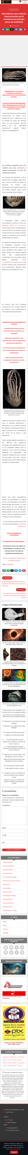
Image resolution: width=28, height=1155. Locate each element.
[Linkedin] (16, 29)
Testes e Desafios (11, 1065)
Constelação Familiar (9, 896)
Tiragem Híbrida (8, 862)
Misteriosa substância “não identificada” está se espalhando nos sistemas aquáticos (14, 340)
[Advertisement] (14, 52)
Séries (4, 925)
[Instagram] (17, 947)
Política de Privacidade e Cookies (14, 1109)
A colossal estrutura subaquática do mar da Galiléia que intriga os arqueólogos (14, 350)
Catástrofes (13, 1057)
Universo (20, 1065)
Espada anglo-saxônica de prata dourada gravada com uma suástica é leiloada (14, 663)
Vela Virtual (6, 884)
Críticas (5, 929)
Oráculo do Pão (7, 907)
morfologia (20, 168)
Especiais (5, 933)
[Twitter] (12, 29)
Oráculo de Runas (8, 903)
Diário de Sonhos (8, 870)
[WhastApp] (7, 29)
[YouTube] (11, 947)
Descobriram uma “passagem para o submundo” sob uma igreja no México (14, 715)
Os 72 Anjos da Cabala (9, 877)
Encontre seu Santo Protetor (11, 881)
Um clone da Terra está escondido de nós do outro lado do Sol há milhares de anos (14, 595)
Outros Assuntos (12, 1062)
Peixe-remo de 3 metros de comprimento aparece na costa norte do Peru (14, 360)
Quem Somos (9, 1112)
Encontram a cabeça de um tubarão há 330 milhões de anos (14, 704)
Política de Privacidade (15, 1149)
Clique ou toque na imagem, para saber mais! (14, 1043)
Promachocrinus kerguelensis (11, 262)
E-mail (4, 835)
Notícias (5, 1062)
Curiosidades (14, 9)
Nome (4, 828)
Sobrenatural (21, 1062)
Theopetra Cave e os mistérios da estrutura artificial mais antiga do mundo (14, 781)
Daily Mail (22, 103)
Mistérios (19, 1060)
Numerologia (7, 888)
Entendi (14, 1152)
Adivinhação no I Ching (9, 910)
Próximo (20, 590)
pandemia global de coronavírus (14, 225)
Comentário (6, 805)
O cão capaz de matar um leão (14, 768)
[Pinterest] (25, 29)
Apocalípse (6, 1057)
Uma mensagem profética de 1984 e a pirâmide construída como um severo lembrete (13, 584)
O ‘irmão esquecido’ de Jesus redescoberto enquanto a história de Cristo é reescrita (14, 748)
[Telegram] (20, 29)
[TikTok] (11, 952)
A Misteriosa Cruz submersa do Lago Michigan (14, 727)
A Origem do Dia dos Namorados (14, 735)
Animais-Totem (7, 873)
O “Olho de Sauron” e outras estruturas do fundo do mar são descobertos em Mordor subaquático (14, 684)
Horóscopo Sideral (8, 866)
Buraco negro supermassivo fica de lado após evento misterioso (14, 643)
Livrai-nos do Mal (11, 1060)
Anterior (8, 578)
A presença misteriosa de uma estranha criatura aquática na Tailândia (14, 331)
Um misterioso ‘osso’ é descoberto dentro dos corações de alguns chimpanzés (14, 623)
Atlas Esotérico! (11, 1122)
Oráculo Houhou (8, 899)
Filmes (5, 922)
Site (3, 842)
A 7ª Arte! (10, 1120)
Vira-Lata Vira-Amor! (13, 1130)
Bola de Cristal (7, 892)
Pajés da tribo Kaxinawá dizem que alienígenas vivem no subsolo (14, 760)
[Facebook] (3, 29)
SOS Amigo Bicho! (12, 1128)
